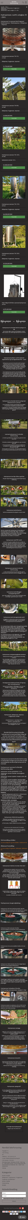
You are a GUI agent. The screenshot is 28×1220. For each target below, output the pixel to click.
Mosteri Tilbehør (6, 1181)
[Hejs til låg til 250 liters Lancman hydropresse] (14, 288)
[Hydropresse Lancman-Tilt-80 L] (14, 90)
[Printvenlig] (26, 7)
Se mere (4, 1185)
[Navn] (14, 1193)
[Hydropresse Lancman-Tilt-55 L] (14, 41)
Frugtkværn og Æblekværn (8, 1179)
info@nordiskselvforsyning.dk (13, 1158)
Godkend (14, 1201)
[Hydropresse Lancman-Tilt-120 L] (14, 140)
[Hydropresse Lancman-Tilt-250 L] (14, 238)
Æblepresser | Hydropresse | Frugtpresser (12, 1177)
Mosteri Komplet (6, 1175)
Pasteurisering (5, 1183)
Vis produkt (14, 69)
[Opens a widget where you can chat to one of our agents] (22, 1217)
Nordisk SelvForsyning (14, 2)
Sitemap (4, 1168)
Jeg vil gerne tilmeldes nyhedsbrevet (13, 1198)
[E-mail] (14, 1196)
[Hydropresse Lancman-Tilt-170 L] (14, 189)
